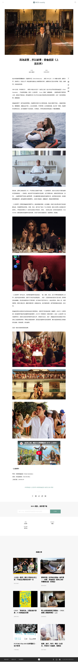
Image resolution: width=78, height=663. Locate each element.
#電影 (51, 487)
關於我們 (6, 659)
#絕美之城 (47, 487)
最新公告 (14, 659)
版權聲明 (21, 659)
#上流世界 (33, 487)
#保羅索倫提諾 (40, 487)
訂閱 (55, 511)
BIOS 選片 (32, 72)
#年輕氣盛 (27, 487)
